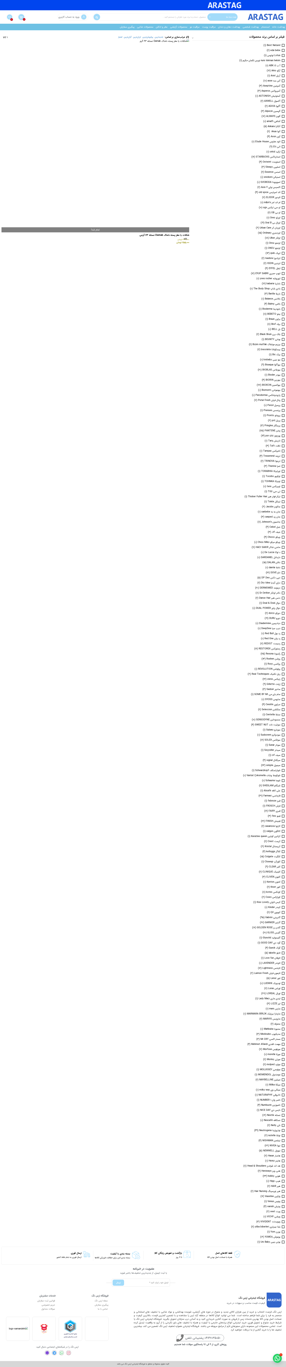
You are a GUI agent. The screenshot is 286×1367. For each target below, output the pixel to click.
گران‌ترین (128, 37)
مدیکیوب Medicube (270, 1034)
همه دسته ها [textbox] (231, 16)
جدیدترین (159, 37)
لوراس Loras (274, 988)
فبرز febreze (274, 801)
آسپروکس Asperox (270, 91)
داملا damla (274, 567)
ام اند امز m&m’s (272, 202)
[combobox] (222, 17)
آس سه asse (274, 81)
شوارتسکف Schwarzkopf (267, 770)
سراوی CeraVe (273, 704)
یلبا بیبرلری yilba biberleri (267, 1227)
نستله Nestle (273, 1115)
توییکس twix (273, 486)
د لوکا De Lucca (272, 552)
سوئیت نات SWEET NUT (267, 725)
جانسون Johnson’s (270, 522)
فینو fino (276, 816)
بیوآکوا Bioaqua (272, 365)
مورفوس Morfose (271, 1049)
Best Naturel (273, 45)
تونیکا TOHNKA (272, 481)
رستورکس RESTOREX (269, 649)
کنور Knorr (275, 887)
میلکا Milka (274, 1085)
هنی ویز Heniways (270, 1171)
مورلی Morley (273, 1059)
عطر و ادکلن (162, 27)
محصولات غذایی (145, 27)
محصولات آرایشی (178, 27)
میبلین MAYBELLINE (269, 1080)
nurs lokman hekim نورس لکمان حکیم (261, 60)
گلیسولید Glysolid (271, 938)
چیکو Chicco (274, 537)
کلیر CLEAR (274, 867)
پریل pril (276, 420)
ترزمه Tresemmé (271, 456)
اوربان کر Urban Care (270, 228)
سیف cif (276, 755)
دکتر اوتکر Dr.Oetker (269, 593)
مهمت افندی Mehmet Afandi (265, 1044)
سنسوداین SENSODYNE (268, 720)
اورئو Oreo (275, 218)
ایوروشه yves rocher (270, 278)
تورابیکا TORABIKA (270, 471)
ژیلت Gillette (273, 684)
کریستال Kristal (272, 846)
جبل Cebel (274, 527)
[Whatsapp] (61, 1352)
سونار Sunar (274, 745)
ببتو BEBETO (273, 314)
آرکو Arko (275, 70)
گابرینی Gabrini (272, 917)
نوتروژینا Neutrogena (269, 1130)
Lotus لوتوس (273, 55)
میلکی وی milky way (269, 1090)
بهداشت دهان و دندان (229, 27)
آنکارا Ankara (274, 126)
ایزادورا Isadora (272, 258)
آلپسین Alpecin (272, 111)
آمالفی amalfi (273, 121)
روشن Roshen (273, 659)
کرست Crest (274, 841)
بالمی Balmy (274, 304)
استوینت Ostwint (271, 162)
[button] (277, 1358)
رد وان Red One (272, 638)
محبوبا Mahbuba (272, 1029)
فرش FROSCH (273, 806)
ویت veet (275, 1211)
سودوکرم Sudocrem (270, 735)
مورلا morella (274, 1054)
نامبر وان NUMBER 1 (270, 1100)
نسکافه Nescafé (272, 1120)
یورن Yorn (275, 1232)
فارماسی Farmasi (271, 796)
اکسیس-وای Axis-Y (270, 187)
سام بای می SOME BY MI (267, 694)
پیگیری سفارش (127, 27)
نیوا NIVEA (275, 1145)
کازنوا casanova (272, 826)
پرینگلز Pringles (272, 425)
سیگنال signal (273, 760)
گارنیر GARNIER (272, 922)
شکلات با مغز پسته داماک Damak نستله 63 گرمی (164, 235)
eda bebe (275, 50)
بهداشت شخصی (251, 27)
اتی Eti (276, 147)
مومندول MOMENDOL (269, 1074)
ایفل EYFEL (274, 268)
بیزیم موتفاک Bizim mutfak (266, 344)
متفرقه (277, 1024)
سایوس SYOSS (272, 699)
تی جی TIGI (274, 491)
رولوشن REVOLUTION (269, 669)
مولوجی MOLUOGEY (270, 1069)
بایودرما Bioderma (271, 309)
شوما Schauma (272, 780)
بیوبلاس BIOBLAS (271, 370)
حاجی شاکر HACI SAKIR (268, 547)
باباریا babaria (273, 283)
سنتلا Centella (273, 714)
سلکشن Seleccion (271, 709)
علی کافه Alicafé (272, 791)
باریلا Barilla (274, 294)
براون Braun (274, 319)
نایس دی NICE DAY (270, 1110)
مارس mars (274, 1009)
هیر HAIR (275, 1186)
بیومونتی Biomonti (271, 390)
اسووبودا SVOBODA (270, 182)
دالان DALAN (273, 562)
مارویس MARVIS (271, 1019)
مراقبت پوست (209, 27)
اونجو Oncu (274, 243)
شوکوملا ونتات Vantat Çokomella (263, 775)
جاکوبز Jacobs (273, 507)
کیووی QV (275, 912)
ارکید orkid (275, 152)
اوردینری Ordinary (271, 233)
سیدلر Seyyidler (272, 750)
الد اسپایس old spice (269, 192)
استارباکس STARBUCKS (268, 157)
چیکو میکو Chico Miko (269, 542)
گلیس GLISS (273, 932)
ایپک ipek (275, 253)
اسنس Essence (272, 172)
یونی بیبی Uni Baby (270, 1242)
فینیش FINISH (273, 821)
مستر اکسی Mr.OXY (270, 1039)
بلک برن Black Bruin (270, 334)
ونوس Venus (274, 1201)
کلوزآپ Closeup (272, 862)
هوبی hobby (274, 1176)
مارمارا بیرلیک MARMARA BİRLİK (263, 1014)
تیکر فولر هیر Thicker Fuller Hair (264, 496)
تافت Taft (275, 446)
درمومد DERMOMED (270, 588)
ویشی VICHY (273, 1216)
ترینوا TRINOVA (272, 461)
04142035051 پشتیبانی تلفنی (202, 1338)
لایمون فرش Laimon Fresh (267, 973)
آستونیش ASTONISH (269, 96)
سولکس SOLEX (272, 740)
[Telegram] (54, 1352)
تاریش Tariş (274, 441)
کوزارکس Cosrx (273, 897)
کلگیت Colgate (272, 856)
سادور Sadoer (273, 689)
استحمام (265, 27)
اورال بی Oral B (272, 223)
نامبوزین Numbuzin (270, 1105)
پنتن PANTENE (272, 431)
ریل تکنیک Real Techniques (266, 674)
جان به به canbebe (270, 512)
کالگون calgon (273, 831)
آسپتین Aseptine (271, 86)
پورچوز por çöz (272, 436)
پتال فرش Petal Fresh (269, 400)
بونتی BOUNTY (272, 339)
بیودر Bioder (274, 375)
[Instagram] (68, 1352)
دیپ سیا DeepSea (270, 628)
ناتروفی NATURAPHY (269, 1095)
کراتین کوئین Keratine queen (265, 836)
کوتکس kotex (273, 892)
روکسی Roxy (274, 664)
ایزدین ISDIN (273, 263)
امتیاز (120, 37)
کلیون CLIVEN (273, 877)
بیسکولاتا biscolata (270, 349)
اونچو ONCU (274, 248)
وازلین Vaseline (272, 1196)
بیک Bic (276, 354)
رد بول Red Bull (272, 633)
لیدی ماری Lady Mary (269, 998)
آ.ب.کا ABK (274, 65)
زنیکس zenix (273, 679)
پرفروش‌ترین (147, 37)
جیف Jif (276, 532)
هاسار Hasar (274, 1156)
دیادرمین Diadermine (269, 623)
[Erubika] (47, 1352)
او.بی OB (275, 212)
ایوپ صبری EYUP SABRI (267, 273)
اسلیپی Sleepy (272, 167)
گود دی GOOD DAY (270, 943)
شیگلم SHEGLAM (271, 785)
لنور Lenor (275, 978)
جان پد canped (272, 517)
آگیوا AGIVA (274, 106)
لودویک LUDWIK (272, 983)
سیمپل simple (273, 765)
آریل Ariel (275, 76)
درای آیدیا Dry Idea (270, 583)
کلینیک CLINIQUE (271, 872)
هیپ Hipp (275, 1181)
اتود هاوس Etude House (267, 141)
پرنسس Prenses (272, 410)
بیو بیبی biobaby (272, 360)
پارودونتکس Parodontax (267, 395)
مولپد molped (273, 1064)
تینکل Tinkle (274, 501)
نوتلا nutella (274, 1135)
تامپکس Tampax (271, 451)
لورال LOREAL (273, 993)
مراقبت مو (194, 27)
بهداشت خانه (278, 27)
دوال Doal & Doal (271, 603)
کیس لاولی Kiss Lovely (268, 902)
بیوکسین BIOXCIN (271, 385)
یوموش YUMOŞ (272, 1237)
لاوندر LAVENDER (271, 963)
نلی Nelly (275, 1125)
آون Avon (275, 136)
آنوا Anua (275, 131)
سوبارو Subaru (273, 730)
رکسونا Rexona (273, 654)
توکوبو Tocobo (273, 476)
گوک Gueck (274, 948)
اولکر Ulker (275, 238)
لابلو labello (274, 953)
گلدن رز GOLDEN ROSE (268, 927)
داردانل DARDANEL (270, 557)
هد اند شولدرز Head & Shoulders (263, 1166)
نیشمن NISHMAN (271, 1140)
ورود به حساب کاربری (68, 17)
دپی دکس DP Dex (270, 578)
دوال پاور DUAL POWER (268, 608)
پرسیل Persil (273, 405)
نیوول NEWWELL (271, 1151)
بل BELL (276, 329)
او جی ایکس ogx (271, 207)
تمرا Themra (274, 466)
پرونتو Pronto (273, 415)
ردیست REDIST (272, 643)
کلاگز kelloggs (273, 851)
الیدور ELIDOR (273, 197)
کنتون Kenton (273, 882)
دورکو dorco (274, 613)
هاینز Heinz (274, 1161)
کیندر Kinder (274, 907)
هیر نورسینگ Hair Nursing (267, 1191)
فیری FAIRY (274, 811)
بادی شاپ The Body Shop (266, 289)
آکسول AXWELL (272, 101)
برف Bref (275, 324)
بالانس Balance (272, 299)
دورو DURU (274, 618)
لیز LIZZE (275, 1003)
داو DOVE (275, 572)
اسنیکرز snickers (272, 177)
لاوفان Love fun (272, 958)
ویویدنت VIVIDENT (270, 1222)
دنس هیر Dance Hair (269, 598)
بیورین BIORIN (273, 380)
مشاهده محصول (181, 41)
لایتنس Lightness (271, 968)
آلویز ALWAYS (273, 116)
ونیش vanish (273, 1206)
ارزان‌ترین (137, 37)
